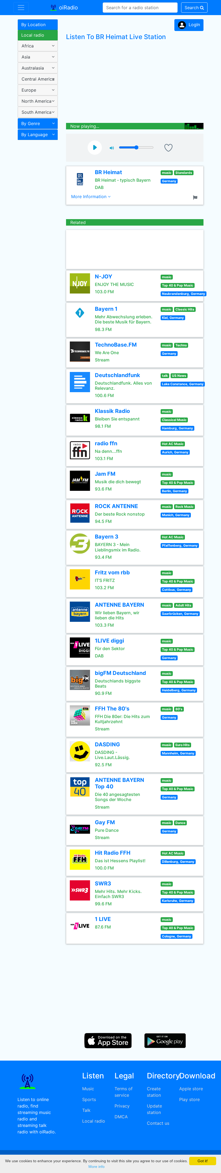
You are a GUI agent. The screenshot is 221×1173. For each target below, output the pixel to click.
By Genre (30, 123)
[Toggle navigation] (21, 7)
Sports (89, 1099)
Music (88, 1088)
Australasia (33, 68)
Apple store (191, 1088)
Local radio (32, 35)
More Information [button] (89, 196)
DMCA (121, 1116)
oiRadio (67, 7)
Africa (28, 46)
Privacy (122, 1106)
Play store (189, 1099)
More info (96, 1166)
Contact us (158, 1123)
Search (192, 7)
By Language (34, 134)
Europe (29, 90)
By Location (33, 24)
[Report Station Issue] (196, 197)
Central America (38, 79)
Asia (26, 57)
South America (36, 112)
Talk (86, 1110)
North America (36, 101)
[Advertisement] (36, 227)
